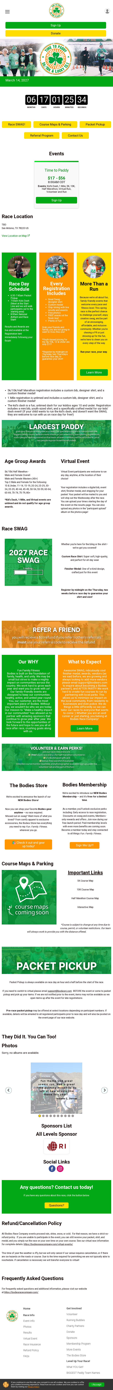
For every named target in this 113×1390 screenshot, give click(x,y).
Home (26, 1308)
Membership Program (79, 1343)
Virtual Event (30, 1338)
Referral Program (41, 135)
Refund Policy (31, 1350)
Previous (11, 1090)
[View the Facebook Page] (52, 1168)
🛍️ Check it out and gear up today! (28, 844)
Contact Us (75, 135)
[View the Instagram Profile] (60, 1168)
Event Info (29, 1320)
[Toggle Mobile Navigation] (7, 12)
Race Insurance (32, 1344)
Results (27, 1332)
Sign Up (56, 25)
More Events (74, 1349)
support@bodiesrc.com (60, 991)
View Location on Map (14, 235)
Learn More (94, 372)
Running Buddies (76, 1320)
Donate (56, 33)
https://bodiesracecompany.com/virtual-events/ (48, 1244)
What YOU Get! (75, 1367)
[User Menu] (107, 11)
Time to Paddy (57, 170)
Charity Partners (75, 1326)
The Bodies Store (76, 1355)
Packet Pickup (95, 124)
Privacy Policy (33, 1387)
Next (107, 1090)
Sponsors (72, 1337)
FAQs (26, 1356)
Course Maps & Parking (55, 124)
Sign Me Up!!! (84, 845)
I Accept (96, 1384)
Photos (27, 1326)
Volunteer (72, 1314)
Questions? (56, 1205)
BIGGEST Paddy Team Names (83, 1372)
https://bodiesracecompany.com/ (21, 1292)
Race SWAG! (16, 124)
